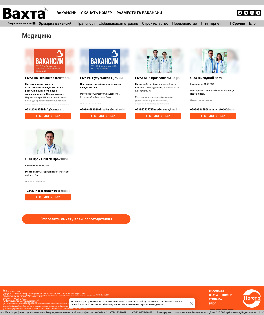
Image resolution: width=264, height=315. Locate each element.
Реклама (215, 299)
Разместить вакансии (139, 13)
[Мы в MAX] (240, 13)
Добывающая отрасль (118, 23)
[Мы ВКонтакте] (252, 13)
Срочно (238, 23)
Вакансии (67, 13)
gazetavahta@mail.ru (30, 301)
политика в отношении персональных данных (139, 304)
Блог (253, 23)
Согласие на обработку (100, 304)
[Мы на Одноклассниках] (258, 13)
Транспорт (86, 23)
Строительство (155, 23)
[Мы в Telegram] (246, 13)
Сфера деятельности (19, 23)
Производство (184, 23)
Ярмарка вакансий (55, 23)
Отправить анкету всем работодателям (76, 219)
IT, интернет (211, 23)
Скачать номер (96, 13)
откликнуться (48, 116)
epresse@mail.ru (48, 293)
